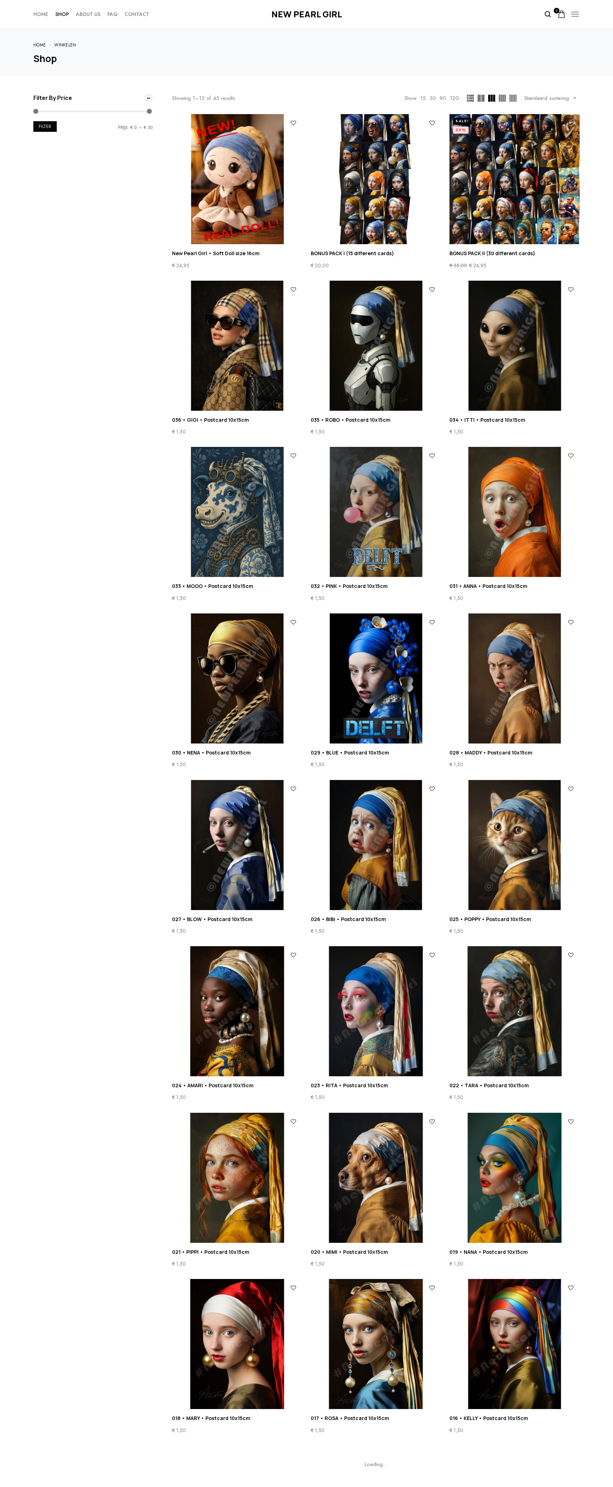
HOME (40, 14)
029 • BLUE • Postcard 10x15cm (350, 752)
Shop (62, 14)
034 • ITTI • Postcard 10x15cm (487, 419)
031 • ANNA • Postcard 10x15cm (488, 586)
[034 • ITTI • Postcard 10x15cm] (514, 346)
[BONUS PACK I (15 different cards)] (376, 179)
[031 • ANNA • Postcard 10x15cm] (514, 512)
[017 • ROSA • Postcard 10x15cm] (376, 1344)
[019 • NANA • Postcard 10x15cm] (514, 1178)
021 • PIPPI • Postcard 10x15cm (210, 1251)
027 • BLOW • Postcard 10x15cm (212, 919)
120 (454, 98)
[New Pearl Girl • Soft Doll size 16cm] (237, 179)
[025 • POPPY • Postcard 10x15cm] (514, 845)
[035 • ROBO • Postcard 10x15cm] (376, 346)
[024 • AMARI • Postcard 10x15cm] (237, 1011)
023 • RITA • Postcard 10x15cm (349, 1085)
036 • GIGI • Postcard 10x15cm (210, 419)
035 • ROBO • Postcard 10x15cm (351, 419)
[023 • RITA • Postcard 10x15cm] (376, 1011)
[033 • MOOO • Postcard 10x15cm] (237, 512)
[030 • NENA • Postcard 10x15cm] (237, 678)
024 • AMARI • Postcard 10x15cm (213, 1085)
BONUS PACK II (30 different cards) (492, 253)
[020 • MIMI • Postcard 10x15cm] (376, 1178)
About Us (88, 14)
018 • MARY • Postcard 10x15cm (211, 1418)
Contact (137, 14)
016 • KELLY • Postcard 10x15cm (488, 1418)
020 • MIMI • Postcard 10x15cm (349, 1251)
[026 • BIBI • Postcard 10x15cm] (376, 845)
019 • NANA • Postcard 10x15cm (488, 1251)
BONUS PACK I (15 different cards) (352, 253)
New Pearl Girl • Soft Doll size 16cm (216, 253)
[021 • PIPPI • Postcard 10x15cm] (237, 1178)
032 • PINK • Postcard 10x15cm (349, 586)
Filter (45, 126)
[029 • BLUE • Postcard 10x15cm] (376, 678)
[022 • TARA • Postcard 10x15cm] (514, 1011)
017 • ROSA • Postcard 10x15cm (350, 1418)
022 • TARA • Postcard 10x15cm (489, 1085)
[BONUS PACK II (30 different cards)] (514, 179)
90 (443, 98)
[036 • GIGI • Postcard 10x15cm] (237, 346)
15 (423, 98)
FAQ (112, 14)
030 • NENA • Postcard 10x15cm (211, 752)
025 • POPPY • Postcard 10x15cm (490, 919)
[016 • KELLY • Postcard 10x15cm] (514, 1344)
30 (432, 98)
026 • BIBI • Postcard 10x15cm (348, 919)
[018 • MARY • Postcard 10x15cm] (237, 1344)
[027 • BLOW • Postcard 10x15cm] (237, 845)
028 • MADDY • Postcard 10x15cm (490, 752)
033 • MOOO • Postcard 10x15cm (212, 586)
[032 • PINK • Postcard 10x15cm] (376, 512)
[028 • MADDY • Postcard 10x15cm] (514, 678)
